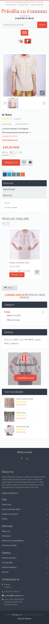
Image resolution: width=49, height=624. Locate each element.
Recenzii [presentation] (7, 195)
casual (14, 207)
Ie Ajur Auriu (21, 413)
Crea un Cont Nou (37, 2)
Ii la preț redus (7, 563)
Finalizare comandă (36, 5)
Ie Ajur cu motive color (19, 263)
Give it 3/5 (7, 119)
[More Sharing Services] (23, 174)
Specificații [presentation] (9, 189)
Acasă (4, 519)
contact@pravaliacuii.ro (14, 595)
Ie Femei (5, 572)
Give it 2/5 (5, 119)
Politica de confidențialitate (12, 541)
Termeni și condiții (9, 545)
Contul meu (6, 505)
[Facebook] (5, 174)
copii (15, 339)
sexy (6, 343)
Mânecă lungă (13, 320)
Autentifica (24, 2)
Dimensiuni (6, 536)
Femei (7, 312)
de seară (29, 339)
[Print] (18, 174)
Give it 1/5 (3, 119)
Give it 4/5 (9, 119)
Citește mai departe (9, 493)
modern (37, 340)
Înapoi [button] (10, 288)
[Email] (14, 174)
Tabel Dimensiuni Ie (10, 140)
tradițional (14, 344)
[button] (21, 41)
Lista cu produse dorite (11, 509)
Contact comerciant (10, 514)
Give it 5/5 (11, 119)
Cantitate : (5, 155)
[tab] (24, 183)
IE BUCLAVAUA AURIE (24, 399)
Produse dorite (23, 5)
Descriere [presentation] (8, 183)
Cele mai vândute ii (9, 567)
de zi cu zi (8, 340)
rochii (21, 340)
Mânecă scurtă (13, 315)
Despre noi (6, 531)
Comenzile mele (11, 5)
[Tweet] (9, 174)
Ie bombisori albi (23, 427)
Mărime (5, 152)
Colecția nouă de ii (9, 558)
